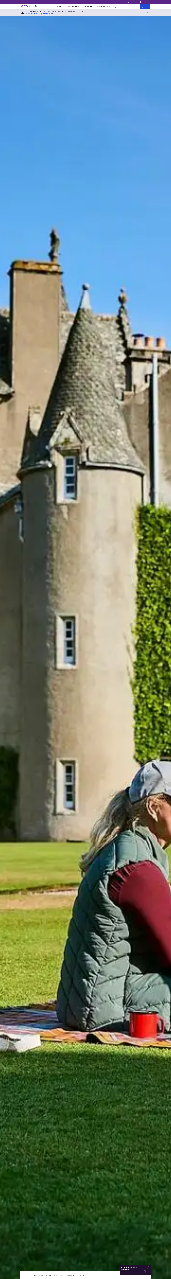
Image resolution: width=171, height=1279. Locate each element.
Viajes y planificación (103, 7)
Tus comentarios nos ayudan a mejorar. (39, 14)
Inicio (34, 1275)
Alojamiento (88, 7)
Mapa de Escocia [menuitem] (119, 7)
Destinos (59, 7)
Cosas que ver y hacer (73, 7)
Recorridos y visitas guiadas (65, 1275)
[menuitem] (59, 6)
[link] (145, 6)
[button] (147, 12)
